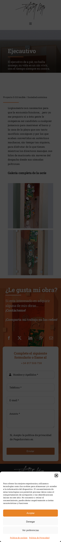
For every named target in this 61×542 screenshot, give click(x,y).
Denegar (30, 521)
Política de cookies (19, 537)
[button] (56, 475)
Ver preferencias (30, 530)
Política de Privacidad (39, 537)
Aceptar (31, 513)
